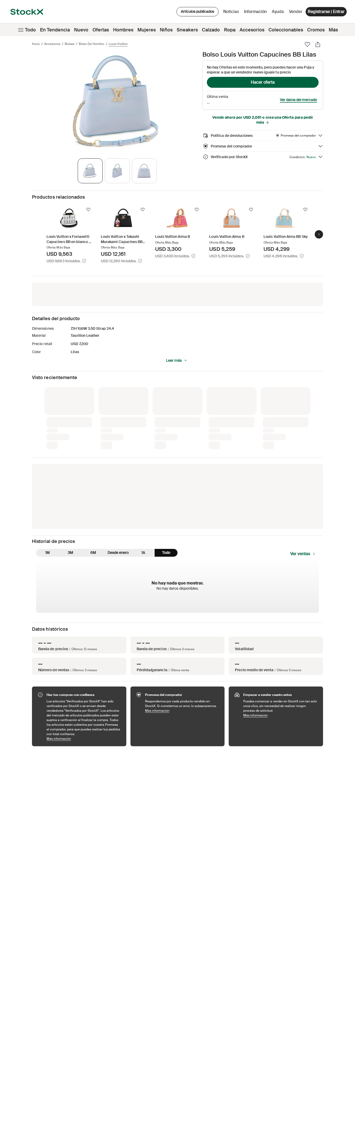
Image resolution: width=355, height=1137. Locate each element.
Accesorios (252, 30)
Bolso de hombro (91, 44)
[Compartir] (318, 44)
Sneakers (187, 30)
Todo (30, 30)
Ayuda (278, 11)
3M (70, 552)
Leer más (174, 360)
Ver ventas (300, 553)
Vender (296, 11)
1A (143, 552)
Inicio (36, 44)
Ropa (229, 30)
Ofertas (101, 30)
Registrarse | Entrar (326, 11)
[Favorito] (307, 44)
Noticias (231, 11)
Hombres (123, 30)
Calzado (211, 30)
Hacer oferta (263, 82)
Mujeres (146, 30)
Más (333, 30)
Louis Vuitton (118, 44)
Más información (84, 738)
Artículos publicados (197, 11)
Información (256, 13)
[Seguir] (88, 209)
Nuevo (81, 30)
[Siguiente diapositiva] (319, 234)
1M (47, 552)
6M (93, 552)
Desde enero (118, 552)
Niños (166, 30)
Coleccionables (285, 30)
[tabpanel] (116, 102)
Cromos (316, 30)
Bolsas (69, 44)
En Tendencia (55, 30)
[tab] (90, 170)
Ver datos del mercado (298, 99)
